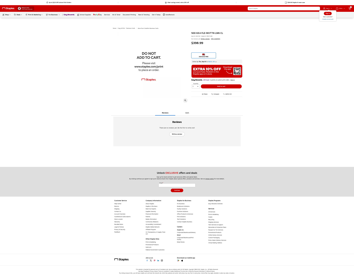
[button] (318, 8)
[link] (59, 2)
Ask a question (215, 39)
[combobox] (284, 8)
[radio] (203, 55)
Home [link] (114, 28)
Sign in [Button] (232, 80)
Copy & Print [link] (121, 28)
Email (161, 183)
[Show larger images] (185, 100)
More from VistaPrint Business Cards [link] (148, 28)
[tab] (165, 113)
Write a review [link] (205, 39)
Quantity (195, 83)
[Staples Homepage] (8, 8)
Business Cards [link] (130, 28)
